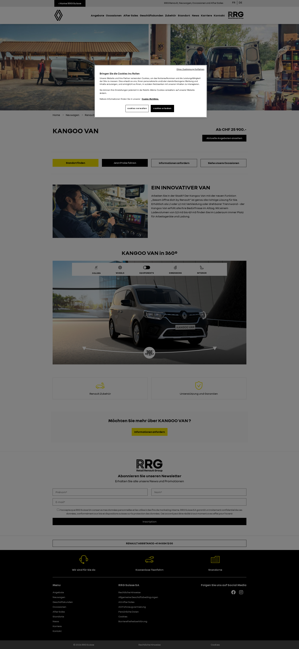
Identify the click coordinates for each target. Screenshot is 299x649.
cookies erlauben (162, 108)
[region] (150, 91)
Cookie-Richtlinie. (150, 99)
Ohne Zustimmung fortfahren (190, 69)
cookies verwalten (137, 108)
